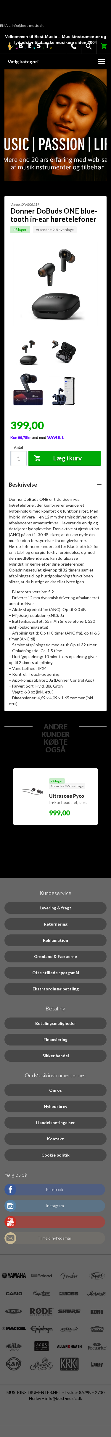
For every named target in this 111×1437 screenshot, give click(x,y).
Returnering (55, 923)
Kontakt (55, 1138)
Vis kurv (100, 44)
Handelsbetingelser (55, 1122)
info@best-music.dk (63, 1398)
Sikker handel (55, 1055)
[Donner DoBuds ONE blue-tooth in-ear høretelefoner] (25, 352)
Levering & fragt (55, 907)
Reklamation (55, 940)
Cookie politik (55, 1154)
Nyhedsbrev (55, 1106)
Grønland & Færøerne (55, 956)
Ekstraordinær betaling (56, 988)
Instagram (55, 1205)
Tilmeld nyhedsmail (55, 1238)
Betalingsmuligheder (55, 1023)
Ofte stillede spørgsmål (55, 972)
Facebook (54, 1189)
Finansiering (55, 1039)
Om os (55, 1090)
